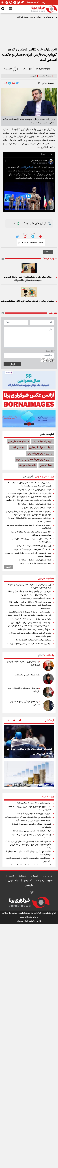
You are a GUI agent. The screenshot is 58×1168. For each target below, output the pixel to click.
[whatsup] (13, 83)
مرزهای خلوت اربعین (18, 441)
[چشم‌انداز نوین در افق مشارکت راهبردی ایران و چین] (48, 665)
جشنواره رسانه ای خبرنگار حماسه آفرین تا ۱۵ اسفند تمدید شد (27, 301)
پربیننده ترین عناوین (44, 476)
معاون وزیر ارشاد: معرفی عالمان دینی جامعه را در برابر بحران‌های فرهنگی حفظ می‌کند (28, 278)
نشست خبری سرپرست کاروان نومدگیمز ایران (32, 549)
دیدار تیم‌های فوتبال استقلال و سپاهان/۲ (34, 504)
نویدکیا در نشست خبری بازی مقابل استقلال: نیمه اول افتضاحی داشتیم (29, 520)
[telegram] (9, 83)
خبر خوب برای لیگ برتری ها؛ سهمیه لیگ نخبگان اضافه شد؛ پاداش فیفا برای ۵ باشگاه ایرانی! (29, 593)
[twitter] (17, 83)
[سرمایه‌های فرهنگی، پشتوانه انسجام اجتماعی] (48, 705)
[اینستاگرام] (10, 2)
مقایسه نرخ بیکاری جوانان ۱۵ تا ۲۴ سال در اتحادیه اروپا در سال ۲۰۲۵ (28, 853)
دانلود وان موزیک (27, 465)
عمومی (33, 76)
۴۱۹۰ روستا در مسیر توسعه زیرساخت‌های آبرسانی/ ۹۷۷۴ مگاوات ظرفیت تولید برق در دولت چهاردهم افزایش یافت (28, 844)
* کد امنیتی (49, 351)
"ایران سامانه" (22, 921)
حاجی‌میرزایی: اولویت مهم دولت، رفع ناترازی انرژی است (28, 500)
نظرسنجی (29, 885)
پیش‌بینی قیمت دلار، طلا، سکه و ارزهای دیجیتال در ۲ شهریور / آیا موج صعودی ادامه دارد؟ (29, 484)
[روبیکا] (22, 2)
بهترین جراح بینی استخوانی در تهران (34, 459)
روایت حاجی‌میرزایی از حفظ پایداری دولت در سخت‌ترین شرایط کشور (28, 527)
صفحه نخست (45, 76)
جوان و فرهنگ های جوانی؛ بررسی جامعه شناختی (37, 17)
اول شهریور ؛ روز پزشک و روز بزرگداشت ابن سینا (32, 618)
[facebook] (5, 83)
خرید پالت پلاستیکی (42, 441)
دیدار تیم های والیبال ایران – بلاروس (36, 507)
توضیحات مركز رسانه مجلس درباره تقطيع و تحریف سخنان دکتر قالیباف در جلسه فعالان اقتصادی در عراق (29, 624)
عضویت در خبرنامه (44, 880)
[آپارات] (6, 2)
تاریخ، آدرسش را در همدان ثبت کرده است (34, 629)
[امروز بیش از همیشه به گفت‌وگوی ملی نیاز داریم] (48, 692)
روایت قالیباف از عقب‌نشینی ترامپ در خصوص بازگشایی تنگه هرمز (28, 860)
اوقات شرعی (13, 880)
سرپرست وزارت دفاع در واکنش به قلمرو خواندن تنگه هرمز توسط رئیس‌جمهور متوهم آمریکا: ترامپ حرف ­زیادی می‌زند (30, 605)
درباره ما (34, 876)
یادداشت (49, 655)
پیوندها (22, 876)
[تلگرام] (14, 2)
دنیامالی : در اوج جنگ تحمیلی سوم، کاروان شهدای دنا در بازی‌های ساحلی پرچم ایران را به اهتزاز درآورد (28, 819)
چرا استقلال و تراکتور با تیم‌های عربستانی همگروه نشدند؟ (31, 836)
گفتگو (40, 655)
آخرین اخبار (28, 476)
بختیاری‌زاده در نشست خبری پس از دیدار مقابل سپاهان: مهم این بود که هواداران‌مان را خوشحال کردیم (28, 513)
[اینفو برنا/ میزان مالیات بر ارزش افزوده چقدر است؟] (29, 777)
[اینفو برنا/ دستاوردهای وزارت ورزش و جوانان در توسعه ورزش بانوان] (29, 741)
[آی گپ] (2, 2)
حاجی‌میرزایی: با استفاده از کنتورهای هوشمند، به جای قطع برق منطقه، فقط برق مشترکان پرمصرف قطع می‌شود (28, 495)
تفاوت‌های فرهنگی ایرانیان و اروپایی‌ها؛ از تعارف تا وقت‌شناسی (31, 826)
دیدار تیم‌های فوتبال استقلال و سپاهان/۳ (34, 489)
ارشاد (46, 251)
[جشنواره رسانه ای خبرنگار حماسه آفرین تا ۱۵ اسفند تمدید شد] (29, 292)
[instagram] (8, 720)
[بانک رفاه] (29, 379)
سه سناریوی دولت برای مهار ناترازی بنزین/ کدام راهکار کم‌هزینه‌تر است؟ (29, 808)
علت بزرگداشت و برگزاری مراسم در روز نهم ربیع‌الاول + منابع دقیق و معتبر (29, 635)
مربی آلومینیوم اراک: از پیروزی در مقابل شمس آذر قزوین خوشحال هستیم (28, 555)
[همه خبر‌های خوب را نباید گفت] (48, 678)
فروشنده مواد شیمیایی (40, 447)
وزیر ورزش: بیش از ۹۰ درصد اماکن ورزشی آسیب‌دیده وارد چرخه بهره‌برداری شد (29, 586)
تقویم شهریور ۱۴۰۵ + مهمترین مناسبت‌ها (34, 813)
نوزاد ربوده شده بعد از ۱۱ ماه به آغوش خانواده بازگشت (28, 643)
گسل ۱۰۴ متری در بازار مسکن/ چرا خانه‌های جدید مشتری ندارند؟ (31, 540)
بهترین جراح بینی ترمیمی (39, 453)
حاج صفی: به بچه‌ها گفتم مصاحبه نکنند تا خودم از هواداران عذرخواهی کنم (31, 533)
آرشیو (8, 567)
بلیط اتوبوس (46, 465)
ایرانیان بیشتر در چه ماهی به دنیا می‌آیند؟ (34, 803)
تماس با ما (47, 876)
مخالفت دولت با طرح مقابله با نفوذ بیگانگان (33, 640)
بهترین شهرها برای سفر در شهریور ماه (36, 598)
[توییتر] (18, 2)
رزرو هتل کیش (18, 447)
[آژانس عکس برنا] (29, 399)
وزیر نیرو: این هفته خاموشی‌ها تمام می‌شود (33, 545)
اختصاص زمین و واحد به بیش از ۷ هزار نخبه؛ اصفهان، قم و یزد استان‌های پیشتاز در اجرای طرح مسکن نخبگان (28, 613)
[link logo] (44, 9)
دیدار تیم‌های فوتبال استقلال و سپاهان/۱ (35, 560)
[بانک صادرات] (29, 418)
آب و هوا (28, 880)
